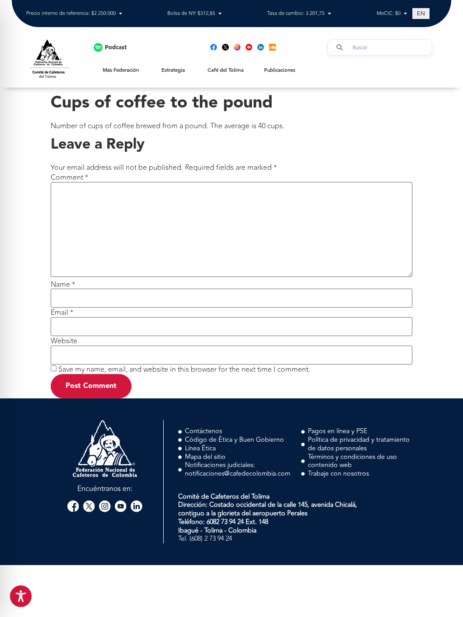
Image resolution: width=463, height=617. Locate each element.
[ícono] (225, 47)
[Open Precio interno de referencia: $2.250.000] (120, 13)
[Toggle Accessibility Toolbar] (21, 596)
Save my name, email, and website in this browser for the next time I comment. (184, 369)
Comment (69, 177)
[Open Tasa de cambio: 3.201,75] (329, 13)
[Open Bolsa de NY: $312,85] (219, 13)
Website (64, 341)
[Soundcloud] (272, 47)
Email (62, 312)
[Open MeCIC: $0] (405, 13)
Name (63, 284)
